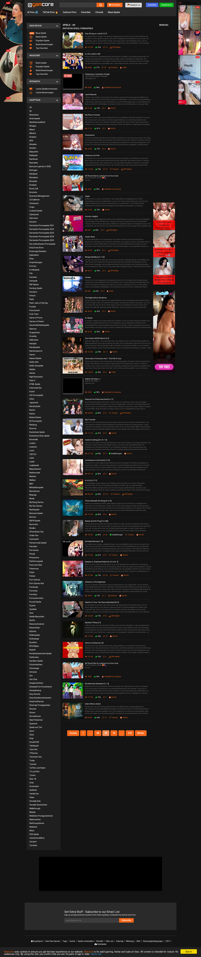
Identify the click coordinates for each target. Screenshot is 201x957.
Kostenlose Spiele (37, 432)
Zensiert (33, 842)
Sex (31, 676)
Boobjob (33, 185)
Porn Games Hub (36, 583)
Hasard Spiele (35, 358)
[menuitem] (44, 33)
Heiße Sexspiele (36, 366)
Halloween (33, 340)
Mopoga (33, 495)
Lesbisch (33, 447)
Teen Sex (33, 749)
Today (32, 760)
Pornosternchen (36, 598)
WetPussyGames (36, 823)
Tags (65, 941)
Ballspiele (33, 155)
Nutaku (32, 528)
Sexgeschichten (36, 683)
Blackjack (33, 174)
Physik (32, 554)
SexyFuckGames (36, 701)
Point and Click (35, 565)
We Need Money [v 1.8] (94, 541)
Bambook (33, 159)
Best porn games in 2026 (40, 166)
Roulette (33, 642)
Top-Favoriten (41, 48)
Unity (31, 783)
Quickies (33, 609)
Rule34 (32, 650)
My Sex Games (35, 506)
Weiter (140, 733)
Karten (32, 410)
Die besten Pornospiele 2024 (41, 236)
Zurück (73, 733)
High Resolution (36, 377)
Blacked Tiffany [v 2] (93, 623)
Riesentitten (34, 628)
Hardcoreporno (35, 351)
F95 (31, 273)
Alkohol (32, 133)
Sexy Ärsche (34, 694)
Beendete (33, 163)
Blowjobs (33, 181)
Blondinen (33, 177)
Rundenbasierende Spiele (40, 653)
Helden (32, 369)
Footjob (32, 307)
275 (130, 733)
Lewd (31, 450)
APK (31, 141)
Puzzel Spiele (35, 602)
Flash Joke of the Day (38, 303)
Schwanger (34, 668)
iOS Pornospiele (36, 395)
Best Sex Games (53, 941)
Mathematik (34, 473)
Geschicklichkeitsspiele (39, 325)
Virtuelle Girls (35, 801)
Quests (32, 605)
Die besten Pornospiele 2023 (41, 233)
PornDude (33, 587)
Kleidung (33, 425)
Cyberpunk (34, 214)
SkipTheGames (36, 720)
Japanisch (33, 402)
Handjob (33, 343)
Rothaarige (34, 639)
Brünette (33, 192)
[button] (133, 5)
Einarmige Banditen (37, 251)
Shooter (32, 709)
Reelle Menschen (36, 616)
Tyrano (32, 775)
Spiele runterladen (86, 941)
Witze (31, 831)
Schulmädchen (35, 664)
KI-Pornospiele (35, 421)
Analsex (32, 137)
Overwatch (34, 539)
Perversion (34, 550)
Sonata (88, 277)
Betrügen (33, 170)
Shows (32, 712)
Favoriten (86, 12)
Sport (31, 731)
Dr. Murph (89, 318)
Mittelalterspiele (36, 487)
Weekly (32, 812)
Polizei (32, 576)
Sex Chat (33, 679)
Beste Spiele (41, 37)
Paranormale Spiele (37, 543)
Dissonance (89, 135)
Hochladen (116, 5)
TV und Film (34, 771)
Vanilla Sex (34, 794)
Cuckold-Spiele (35, 211)
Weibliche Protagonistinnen (41, 816)
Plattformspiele (36, 561)
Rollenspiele (34, 635)
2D (30, 107)
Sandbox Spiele (36, 661)
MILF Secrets (90, 420)
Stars (31, 735)
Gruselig (32, 336)
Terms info (96, 953)
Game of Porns (35, 318)
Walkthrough (34, 808)
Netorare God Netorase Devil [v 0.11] (99, 399)
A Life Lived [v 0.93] (92, 54)
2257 (168, 941)
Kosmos (32, 428)
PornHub (33, 594)
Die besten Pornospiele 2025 (41, 240)
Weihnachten (35, 819)
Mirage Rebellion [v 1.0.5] (94, 257)
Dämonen (33, 218)
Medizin (32, 476)
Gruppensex (34, 332)
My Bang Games (36, 502)
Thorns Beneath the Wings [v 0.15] (98, 501)
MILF (31, 484)
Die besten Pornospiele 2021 (41, 225)
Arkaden (33, 144)
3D (30, 111)
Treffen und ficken (37, 768)
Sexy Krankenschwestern (40, 698)
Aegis (87, 196)
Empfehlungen (35, 262)
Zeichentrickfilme (36, 838)
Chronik (99, 12)
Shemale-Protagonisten (39, 705)
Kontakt (99, 941)
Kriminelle (33, 439)
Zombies (33, 845)
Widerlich (33, 827)
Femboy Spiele (35, 288)
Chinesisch (34, 203)
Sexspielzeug (35, 690)
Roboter (32, 631)
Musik (31, 498)
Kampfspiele (34, 406)
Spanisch (33, 723)
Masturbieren (35, 469)
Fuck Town (34, 314)
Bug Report (38, 941)
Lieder (32, 462)
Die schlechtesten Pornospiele (42, 244)
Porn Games (34, 580)
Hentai (32, 373)
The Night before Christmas (96, 298)
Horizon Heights (91, 216)
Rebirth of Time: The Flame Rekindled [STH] (102, 602)
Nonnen (32, 517)
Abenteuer (34, 115)
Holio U (32, 380)
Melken (32, 480)
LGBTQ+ (33, 454)
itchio (31, 399)
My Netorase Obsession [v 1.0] (97, 684)
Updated (33, 790)
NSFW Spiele (34, 521)
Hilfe (138, 941)
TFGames (33, 753)
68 (98, 733)
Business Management (39, 196)
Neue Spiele (114, 12)
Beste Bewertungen (44, 44)
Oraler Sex (33, 535)
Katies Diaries (35, 417)
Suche (72, 941)
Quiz (31, 613)
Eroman (32, 266)
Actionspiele (34, 118)
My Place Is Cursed (92, 115)
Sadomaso (34, 657)
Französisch (34, 310)
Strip (31, 738)
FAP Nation (34, 284)
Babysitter (33, 152)
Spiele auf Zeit (35, 727)
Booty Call (33, 188)
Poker (31, 572)
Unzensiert (34, 786)
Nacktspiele (34, 509)
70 (114, 733)
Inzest (32, 391)
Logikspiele (34, 465)
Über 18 (32, 779)
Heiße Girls (34, 362)
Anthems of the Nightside (95, 582)
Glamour (33, 329)
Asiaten (32, 148)
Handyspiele (34, 347)
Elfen (31, 259)
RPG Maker (34, 646)
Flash (31, 299)
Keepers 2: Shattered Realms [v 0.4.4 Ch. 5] (101, 562)
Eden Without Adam (93, 704)
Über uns (109, 941)
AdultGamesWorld (37, 122)
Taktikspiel (34, 746)
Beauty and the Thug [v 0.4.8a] (96, 521)
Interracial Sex (35, 388)
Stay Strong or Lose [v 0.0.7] (96, 34)
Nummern (33, 524)
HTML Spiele (34, 384)
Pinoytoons (34, 557)
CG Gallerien (34, 200)
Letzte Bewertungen (44, 92)
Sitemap (120, 941)
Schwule (33, 672)
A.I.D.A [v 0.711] (91, 480)
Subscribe (126, 920)
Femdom (33, 292)
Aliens (32, 129)
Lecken (32, 443)
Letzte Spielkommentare (46, 89)
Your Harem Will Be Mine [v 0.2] (97, 338)
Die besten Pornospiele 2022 (41, 229)
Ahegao (32, 126)
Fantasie (33, 277)
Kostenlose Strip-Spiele (39, 436)
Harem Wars (90, 237)
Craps (31, 207)
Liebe (31, 458)
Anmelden (152, 5)
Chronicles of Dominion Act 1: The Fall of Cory (103, 358)
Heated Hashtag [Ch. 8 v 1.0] (96, 440)
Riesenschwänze (36, 624)
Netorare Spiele (36, 513)
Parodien (33, 546)
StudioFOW (34, 742)
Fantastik (33, 281)
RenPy (32, 620)
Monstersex (34, 491)
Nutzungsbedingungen (153, 941)
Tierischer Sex (35, 757)
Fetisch (32, 295)
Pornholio (33, 591)
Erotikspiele (34, 270)
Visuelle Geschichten (38, 805)
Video (31, 797)
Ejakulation (34, 255)
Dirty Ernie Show (36, 248)
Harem (32, 355)
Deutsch (33, 222)
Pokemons (34, 569)
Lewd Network (91, 94)
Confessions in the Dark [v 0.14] (97, 460)
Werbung (130, 941)
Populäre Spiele (42, 40)
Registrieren (166, 5)
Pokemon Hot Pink (92, 155)
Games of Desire (36, 321)
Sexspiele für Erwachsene (40, 687)
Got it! (189, 951)
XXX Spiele (34, 834)
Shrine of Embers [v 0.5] (94, 643)
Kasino (32, 414)
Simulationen (35, 716)
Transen (33, 764)
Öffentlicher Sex (36, 532)
